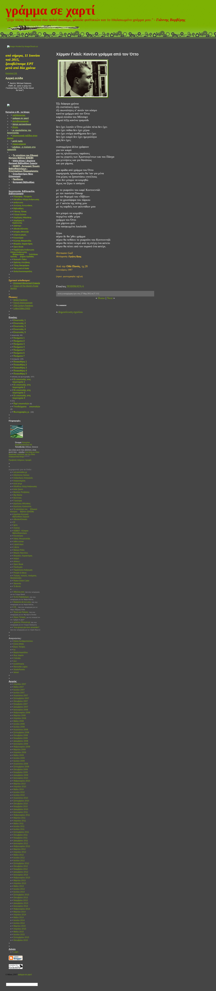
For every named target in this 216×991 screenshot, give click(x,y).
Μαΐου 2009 (18, 755)
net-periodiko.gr (19, 472)
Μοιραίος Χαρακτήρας (22, 556)
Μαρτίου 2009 (19, 749)
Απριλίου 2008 (19, 718)
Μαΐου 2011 (18, 823)
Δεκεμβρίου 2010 (20, 809)
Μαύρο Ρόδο (18, 550)
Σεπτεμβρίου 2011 (20, 832)
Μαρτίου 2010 (19, 784)
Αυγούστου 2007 (20, 695)
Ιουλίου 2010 (18, 795)
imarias (16, 528)
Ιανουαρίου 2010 (20, 778)
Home (101, 298)
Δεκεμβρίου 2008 (20, 741)
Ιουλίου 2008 (18, 727)
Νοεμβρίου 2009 (20, 772)
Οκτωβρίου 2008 (20, 735)
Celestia (16, 658)
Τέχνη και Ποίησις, (23, 613)
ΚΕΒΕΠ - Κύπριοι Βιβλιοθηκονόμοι (19, 532)
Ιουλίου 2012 (18, 860)
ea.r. (14, 661)
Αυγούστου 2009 (20, 764)
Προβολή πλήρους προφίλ (20, 460)
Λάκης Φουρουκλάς (21, 539)
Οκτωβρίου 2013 (20, 897)
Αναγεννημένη (18, 481)
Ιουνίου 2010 (18, 792)
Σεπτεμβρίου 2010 (20, 801)
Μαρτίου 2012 (19, 849)
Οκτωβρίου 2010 (20, 804)
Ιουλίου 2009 (18, 761)
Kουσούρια (17, 536)
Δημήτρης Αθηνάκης (21, 503)
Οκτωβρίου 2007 (20, 701)
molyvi (15, 558)
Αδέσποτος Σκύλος (20, 475)
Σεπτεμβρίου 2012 (20, 863)
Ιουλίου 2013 (18, 892)
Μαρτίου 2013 (19, 880)
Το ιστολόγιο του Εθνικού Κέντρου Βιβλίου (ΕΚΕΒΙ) (23, 510)
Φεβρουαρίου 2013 (21, 878)
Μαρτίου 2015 (19, 926)
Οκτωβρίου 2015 (20, 940)
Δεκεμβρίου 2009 (20, 775)
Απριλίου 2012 (19, 852)
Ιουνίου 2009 (18, 758)
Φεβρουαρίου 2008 (21, 712)
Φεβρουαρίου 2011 (21, 815)
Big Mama (17, 495)
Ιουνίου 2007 (18, 690)
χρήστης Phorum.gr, (23, 623)
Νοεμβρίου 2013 (20, 900)
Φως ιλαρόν (18, 655)
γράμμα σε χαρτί (50, 10)
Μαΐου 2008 (18, 721)
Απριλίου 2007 (19, 684)
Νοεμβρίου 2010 (20, 806)
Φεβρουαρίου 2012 (21, 846)
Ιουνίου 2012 (18, 858)
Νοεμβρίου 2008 (20, 738)
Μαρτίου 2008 (19, 715)
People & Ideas (19, 573)
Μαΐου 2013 (18, 886)
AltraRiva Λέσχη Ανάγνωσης (24, 486)
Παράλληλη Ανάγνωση (22, 570)
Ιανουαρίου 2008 (20, 710)
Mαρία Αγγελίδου (20, 652)
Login (15, 952)
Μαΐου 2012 (18, 855)
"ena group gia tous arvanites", (25, 628)
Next (110, 298)
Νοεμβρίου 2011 (20, 838)
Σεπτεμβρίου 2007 (20, 698)
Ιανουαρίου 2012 (20, 843)
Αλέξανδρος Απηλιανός (22, 478)
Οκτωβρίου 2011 (20, 835)
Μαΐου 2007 (18, 687)
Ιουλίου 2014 (18, 923)
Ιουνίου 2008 (18, 724)
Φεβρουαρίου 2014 (21, 909)
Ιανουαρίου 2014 (20, 906)
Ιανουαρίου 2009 (20, 744)
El (13, 522)
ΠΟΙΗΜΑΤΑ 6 (75, 286)
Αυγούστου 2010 (20, 798)
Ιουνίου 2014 (18, 920)
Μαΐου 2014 (18, 917)
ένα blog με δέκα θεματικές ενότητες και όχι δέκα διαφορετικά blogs (24, 454)
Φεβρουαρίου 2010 (21, 781)
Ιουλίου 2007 (18, 693)
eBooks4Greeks (19, 519)
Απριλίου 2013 (19, 883)
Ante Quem (17, 489)
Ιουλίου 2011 (18, 829)
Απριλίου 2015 (19, 929)
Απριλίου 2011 (19, 821)
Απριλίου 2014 (19, 915)
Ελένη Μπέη (18, 644)
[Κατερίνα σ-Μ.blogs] (8, 109)
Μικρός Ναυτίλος (20, 553)
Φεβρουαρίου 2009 (21, 747)
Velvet (15, 672)
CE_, (24, 608)
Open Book (17, 564)
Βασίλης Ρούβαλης (21, 492)
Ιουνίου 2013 (18, 889)
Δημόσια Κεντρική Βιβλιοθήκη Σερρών (19, 515)
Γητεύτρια (17, 501)
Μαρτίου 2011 (18, 818)
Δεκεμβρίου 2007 (20, 707)
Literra (15, 547)
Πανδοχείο (17, 567)
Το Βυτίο (16, 586)
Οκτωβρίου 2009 (20, 769)
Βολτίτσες (17, 498)
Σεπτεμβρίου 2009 (20, 767)
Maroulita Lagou (20, 667)
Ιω (13, 650)
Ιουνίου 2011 (18, 826)
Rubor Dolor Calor (20, 581)
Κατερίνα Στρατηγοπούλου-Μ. (23, 443)
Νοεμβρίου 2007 (20, 704)
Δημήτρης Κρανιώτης (21, 506)
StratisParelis (18, 669)
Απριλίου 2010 (19, 786)
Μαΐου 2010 (18, 789)
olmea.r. (16, 561)
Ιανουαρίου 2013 (20, 875)
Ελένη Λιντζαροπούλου (22, 641)
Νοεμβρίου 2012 (20, 869)
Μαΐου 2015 (18, 932)
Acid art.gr (17, 484)
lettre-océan (18, 541)
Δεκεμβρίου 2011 (20, 841)
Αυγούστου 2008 (20, 730)
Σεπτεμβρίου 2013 (20, 895)
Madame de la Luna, (24, 603)
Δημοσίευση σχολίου (70, 312)
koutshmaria (18, 664)
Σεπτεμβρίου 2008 (20, 732)
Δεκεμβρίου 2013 (20, 903)
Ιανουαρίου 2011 (20, 812)
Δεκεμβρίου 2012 (20, 872)
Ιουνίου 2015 (18, 934)
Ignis (15, 525)
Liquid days (17, 544)
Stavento (16, 583)
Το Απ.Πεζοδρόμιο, (23, 598)
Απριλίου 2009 (19, 752)
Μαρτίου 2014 (19, 912)
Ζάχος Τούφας (18, 647)
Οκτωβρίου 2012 (20, 866)
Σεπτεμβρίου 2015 (20, 937)
